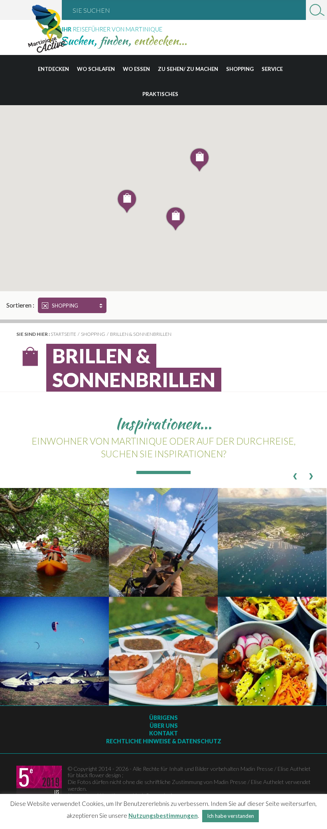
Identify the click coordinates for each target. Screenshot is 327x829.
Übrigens (163, 717)
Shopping (240, 69)
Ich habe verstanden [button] (230, 816)
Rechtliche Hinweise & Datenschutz (163, 741)
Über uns (164, 725)
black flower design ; (99, 775)
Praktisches (160, 94)
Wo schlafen (96, 69)
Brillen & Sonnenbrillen (140, 334)
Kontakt (163, 733)
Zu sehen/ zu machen (188, 69)
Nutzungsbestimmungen (163, 815)
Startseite (63, 334)
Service (272, 69)
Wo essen (136, 69)
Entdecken (53, 69)
